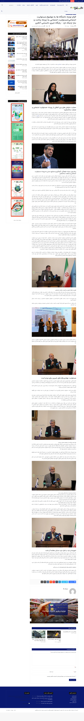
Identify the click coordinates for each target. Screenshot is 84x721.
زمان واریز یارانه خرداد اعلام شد (46, 703)
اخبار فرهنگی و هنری (73, 702)
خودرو (37, 5)
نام (75, 667)
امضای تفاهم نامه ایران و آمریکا (46, 701)
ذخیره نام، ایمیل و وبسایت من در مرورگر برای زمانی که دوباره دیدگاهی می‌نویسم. (61, 676)
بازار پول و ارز (52, 5)
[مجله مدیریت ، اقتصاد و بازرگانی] (76, 8)
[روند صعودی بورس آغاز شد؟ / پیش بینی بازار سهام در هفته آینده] (38, 634)
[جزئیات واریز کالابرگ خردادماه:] (11, 66)
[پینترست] (54, 582)
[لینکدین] (59, 582)
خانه (66, 5)
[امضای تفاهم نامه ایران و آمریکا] (11, 49)
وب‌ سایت (51, 671)
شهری (38, 115)
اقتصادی (54, 605)
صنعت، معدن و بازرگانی (44, 5)
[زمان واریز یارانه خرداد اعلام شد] (11, 55)
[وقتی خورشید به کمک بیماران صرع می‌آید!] (11, 38)
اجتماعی (59, 64)
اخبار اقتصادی (74, 697)
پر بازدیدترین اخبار (73, 698)
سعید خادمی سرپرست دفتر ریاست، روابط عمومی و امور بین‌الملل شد (22, 43)
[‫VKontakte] (48, 582)
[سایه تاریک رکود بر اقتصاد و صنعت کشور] (54, 634)
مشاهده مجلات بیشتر (17, 220)
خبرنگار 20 (72, 26)
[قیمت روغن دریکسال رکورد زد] (11, 60)
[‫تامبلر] (56, 582)
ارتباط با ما (19, 5)
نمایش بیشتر (17, 92)
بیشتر (24, 5)
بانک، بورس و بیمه (60, 5)
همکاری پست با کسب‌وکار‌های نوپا (69, 631)
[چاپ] (42, 582)
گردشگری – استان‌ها (30, 5)
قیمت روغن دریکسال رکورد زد (65, 1)
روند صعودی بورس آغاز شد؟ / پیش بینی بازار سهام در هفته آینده (38, 640)
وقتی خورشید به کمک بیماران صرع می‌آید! (44, 696)
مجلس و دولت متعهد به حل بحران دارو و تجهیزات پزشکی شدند (54, 611)
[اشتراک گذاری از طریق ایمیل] (45, 582)
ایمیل (75, 671)
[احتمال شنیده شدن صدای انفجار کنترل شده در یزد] (11, 82)
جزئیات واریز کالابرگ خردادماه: (21, 64)
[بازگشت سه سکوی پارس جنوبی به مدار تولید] (11, 88)
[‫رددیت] (51, 582)
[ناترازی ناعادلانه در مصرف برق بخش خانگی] (11, 71)
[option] (54, 611)
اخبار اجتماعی (74, 696)
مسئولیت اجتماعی (73, 700)
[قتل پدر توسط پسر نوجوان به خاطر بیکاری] (11, 77)
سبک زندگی (74, 701)
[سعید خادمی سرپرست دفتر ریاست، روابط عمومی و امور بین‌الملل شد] (11, 44)
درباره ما (66, 11)
